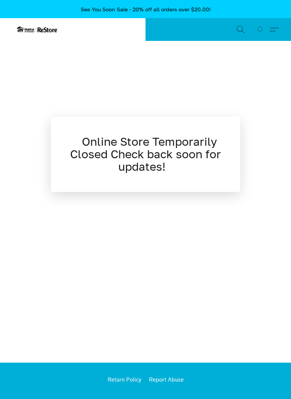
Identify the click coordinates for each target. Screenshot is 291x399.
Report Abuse (166, 380)
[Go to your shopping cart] (261, 29)
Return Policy (124, 380)
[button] (37, 29)
